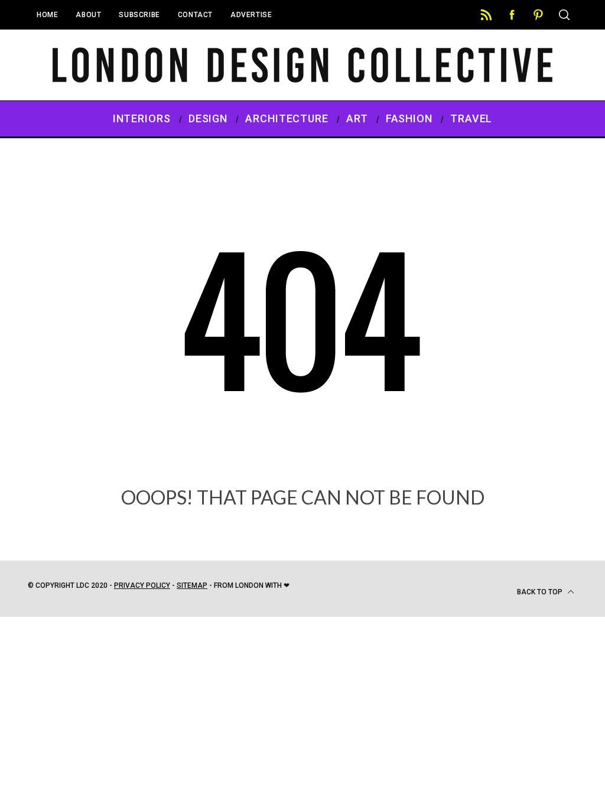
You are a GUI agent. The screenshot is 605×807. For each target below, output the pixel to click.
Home (47, 15)
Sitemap (192, 585)
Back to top (540, 592)
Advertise (251, 15)
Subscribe (139, 15)
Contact (195, 15)
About (88, 15)
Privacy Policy (142, 585)
